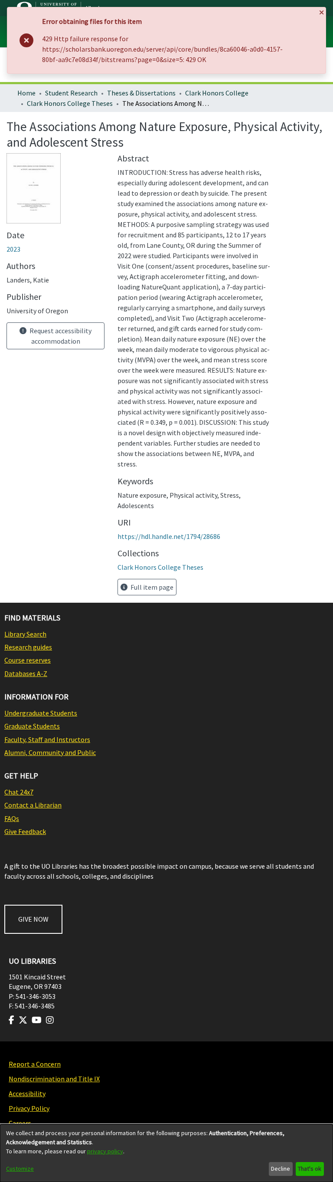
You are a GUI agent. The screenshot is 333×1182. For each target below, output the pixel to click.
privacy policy (105, 1151)
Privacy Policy (29, 1108)
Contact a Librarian (33, 805)
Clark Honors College (216, 93)
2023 (13, 249)
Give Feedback (25, 831)
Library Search (25, 634)
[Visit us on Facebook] (11, 1020)
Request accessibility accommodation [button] (59, 335)
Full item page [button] (151, 587)
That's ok (309, 1168)
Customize (20, 1168)
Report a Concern (35, 1064)
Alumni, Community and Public (50, 752)
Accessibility (27, 1093)
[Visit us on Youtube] (37, 1020)
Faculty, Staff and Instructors (47, 739)
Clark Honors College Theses (70, 103)
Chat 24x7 (18, 792)
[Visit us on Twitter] (23, 1020)
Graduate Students (32, 726)
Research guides (28, 647)
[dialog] (166, 1153)
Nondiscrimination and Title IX (54, 1078)
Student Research (71, 93)
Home (26, 93)
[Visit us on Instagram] (50, 1020)
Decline (280, 1168)
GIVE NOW (33, 919)
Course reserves (27, 660)
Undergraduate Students (40, 713)
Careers (20, 1123)
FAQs (11, 818)
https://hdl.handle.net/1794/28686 (169, 536)
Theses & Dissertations (141, 93)
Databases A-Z (25, 673)
